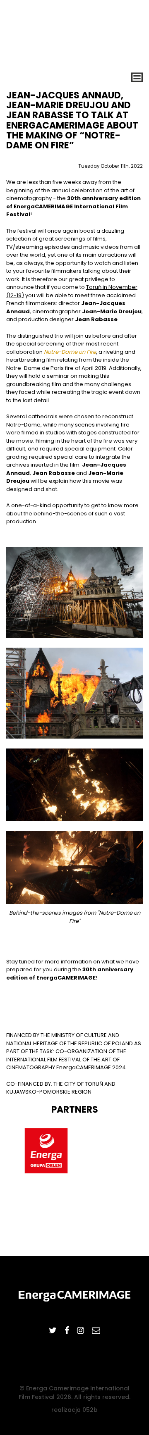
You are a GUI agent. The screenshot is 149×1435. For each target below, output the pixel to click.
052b (90, 1410)
